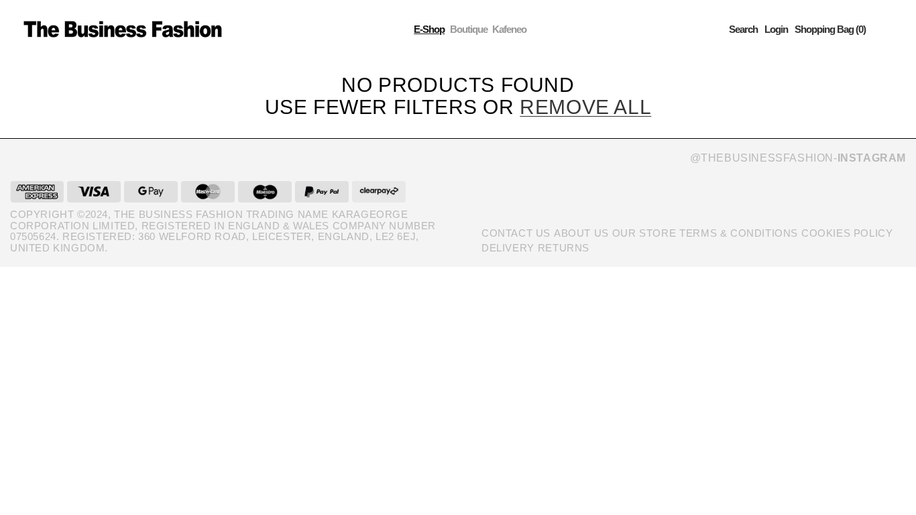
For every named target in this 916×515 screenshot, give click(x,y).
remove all (585, 107)
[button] (743, 29)
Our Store (644, 233)
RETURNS (563, 247)
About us (581, 233)
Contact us (516, 233)
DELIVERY (507, 247)
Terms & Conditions (738, 233)
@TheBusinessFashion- (798, 158)
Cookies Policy (847, 233)
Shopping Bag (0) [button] (830, 29)
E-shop (429, 29)
